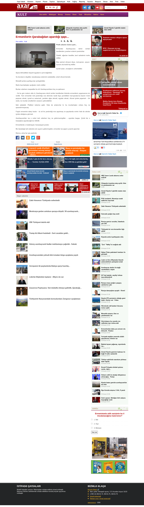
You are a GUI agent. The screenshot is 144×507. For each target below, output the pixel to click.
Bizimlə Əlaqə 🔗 (93, 489)
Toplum (52, 1)
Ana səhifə (43, 14)
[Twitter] (93, 9)
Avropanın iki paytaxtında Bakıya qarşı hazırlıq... (49, 266)
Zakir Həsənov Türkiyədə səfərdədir (44, 200)
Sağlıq (74, 1)
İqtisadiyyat (61, 1)
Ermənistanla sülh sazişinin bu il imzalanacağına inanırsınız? (109, 415)
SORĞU (95, 408)
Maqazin (98, 1)
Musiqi (60, 14)
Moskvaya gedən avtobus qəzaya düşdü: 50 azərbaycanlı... (54, 211)
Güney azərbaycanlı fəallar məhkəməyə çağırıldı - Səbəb (53, 244)
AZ (47, 7)
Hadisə (95, 14)
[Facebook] (89, 9)
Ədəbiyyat (52, 14)
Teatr (80, 14)
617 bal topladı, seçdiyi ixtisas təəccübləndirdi (110, 83)
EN (54, 7)
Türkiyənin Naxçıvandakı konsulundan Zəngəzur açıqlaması (54, 299)
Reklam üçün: (100, 498)
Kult (68, 1)
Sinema (67, 14)
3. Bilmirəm (97, 428)
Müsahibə (87, 14)
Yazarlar (90, 1)
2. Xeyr (96, 424)
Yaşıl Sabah (21, 1)
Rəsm (74, 14)
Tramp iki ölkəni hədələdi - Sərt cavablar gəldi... (49, 233)
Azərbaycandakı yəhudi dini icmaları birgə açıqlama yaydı (53, 255)
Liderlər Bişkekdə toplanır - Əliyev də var (46, 277)
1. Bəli (96, 420)
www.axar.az (92, 502)
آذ (56, 7)
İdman (105, 1)
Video (123, 1)
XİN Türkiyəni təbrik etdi (39, 222)
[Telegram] (85, 9)
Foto (116, 1)
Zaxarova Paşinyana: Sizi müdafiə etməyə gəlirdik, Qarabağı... (55, 288)
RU (50, 7)
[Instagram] (101, 9)
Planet (45, 1)
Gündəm (30, 1)
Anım (102, 14)
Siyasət (38, 1)
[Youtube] (97, 9)
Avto (111, 1)
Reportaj (82, 1)
